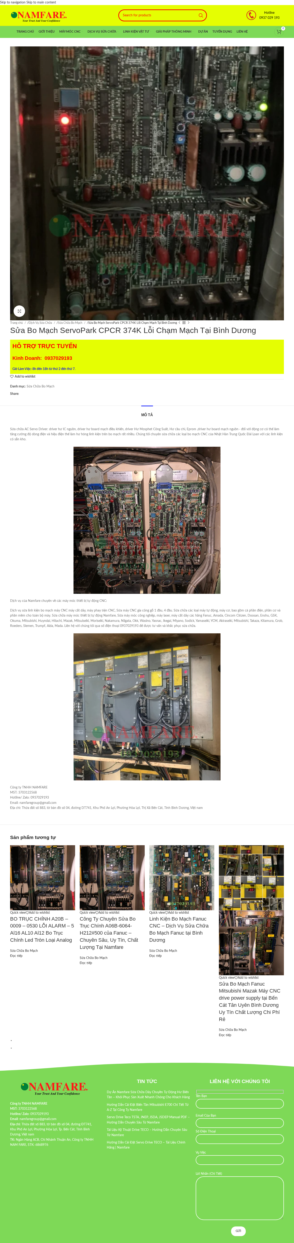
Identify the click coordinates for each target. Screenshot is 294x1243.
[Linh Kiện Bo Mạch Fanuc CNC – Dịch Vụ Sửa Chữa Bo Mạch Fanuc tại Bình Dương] (181, 877)
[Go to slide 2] (149, 1047)
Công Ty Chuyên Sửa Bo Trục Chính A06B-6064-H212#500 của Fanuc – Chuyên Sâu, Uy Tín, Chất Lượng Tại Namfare (109, 933)
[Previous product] (179, 323)
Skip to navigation (13, 2)
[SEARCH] (201, 15)
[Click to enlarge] (19, 311)
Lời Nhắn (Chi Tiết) (209, 1173)
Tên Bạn (201, 1096)
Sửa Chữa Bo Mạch (70, 322)
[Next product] (188, 323)
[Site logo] (39, 15)
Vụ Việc (201, 1152)
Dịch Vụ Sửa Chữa (41, 322)
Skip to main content (41, 2)
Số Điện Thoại (206, 1131)
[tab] (147, 413)
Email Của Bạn (206, 1115)
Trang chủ (16, 322)
